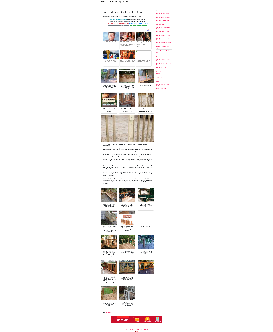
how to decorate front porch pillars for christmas (118, 23)
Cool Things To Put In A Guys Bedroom (163, 27)
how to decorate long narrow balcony (118, 19)
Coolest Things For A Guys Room (162, 89)
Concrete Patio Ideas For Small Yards (163, 47)
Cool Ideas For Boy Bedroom (162, 20)
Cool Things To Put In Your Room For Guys (162, 23)
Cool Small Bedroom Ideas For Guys (163, 55)
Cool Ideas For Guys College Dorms (162, 80)
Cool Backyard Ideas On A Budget (162, 72)
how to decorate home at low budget (138, 25)
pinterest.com (109, 312)
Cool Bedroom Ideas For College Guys (163, 43)
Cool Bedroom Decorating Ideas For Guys (163, 85)
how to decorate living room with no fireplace (119, 21)
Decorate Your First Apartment (114, 1)
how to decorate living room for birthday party (119, 25)
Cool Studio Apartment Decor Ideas (163, 14)
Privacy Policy (139, 329)
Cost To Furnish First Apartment (163, 17)
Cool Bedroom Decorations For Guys (163, 59)
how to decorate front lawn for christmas (139, 23)
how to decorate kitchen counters (138, 21)
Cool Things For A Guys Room (163, 35)
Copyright (146, 329)
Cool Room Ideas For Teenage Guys (163, 32)
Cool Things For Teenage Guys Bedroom (163, 64)
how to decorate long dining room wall (136, 19)
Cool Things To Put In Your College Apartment (162, 68)
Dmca (126, 329)
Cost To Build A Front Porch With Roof (163, 51)
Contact (131, 329)
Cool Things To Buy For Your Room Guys (162, 39)
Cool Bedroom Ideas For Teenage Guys (161, 76)
